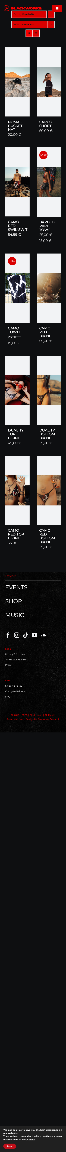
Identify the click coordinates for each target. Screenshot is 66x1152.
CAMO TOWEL (14, 330)
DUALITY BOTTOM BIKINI (47, 434)
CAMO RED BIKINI (45, 332)
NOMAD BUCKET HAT (15, 126)
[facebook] (8, 635)
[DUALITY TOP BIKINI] (17, 390)
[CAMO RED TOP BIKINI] (17, 490)
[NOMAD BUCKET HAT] (17, 81)
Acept (9, 1146)
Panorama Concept (48, 719)
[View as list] (36, 33)
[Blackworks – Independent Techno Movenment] (23, 6)
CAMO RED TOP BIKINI (16, 534)
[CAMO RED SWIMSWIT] (17, 182)
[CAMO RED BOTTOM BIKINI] (49, 490)
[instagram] (16, 635)
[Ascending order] (51, 14)
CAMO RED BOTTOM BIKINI (47, 536)
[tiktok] (25, 635)
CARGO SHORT (45, 124)
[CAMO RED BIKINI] (49, 288)
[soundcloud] (43, 635)
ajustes (30, 1139)
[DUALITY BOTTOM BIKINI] (49, 390)
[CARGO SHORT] (49, 81)
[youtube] (34, 635)
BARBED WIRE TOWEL (47, 226)
